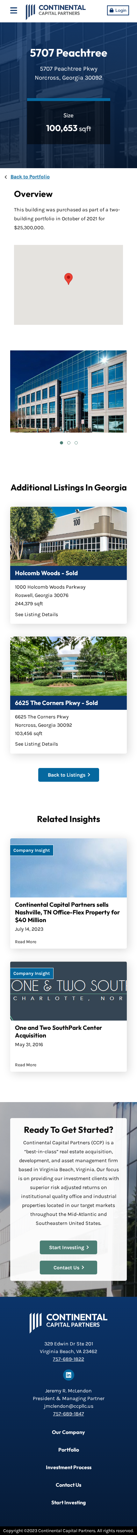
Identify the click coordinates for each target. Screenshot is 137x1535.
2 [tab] (68, 442)
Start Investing (66, 1247)
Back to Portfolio (30, 177)
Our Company (68, 1432)
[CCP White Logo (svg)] (69, 1323)
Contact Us (66, 1268)
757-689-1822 (68, 1359)
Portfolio (68, 1449)
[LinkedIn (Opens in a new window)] (68, 1375)
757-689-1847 (68, 1414)
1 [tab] (61, 442)
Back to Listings (66, 775)
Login (120, 10)
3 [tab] (76, 442)
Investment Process (68, 1467)
